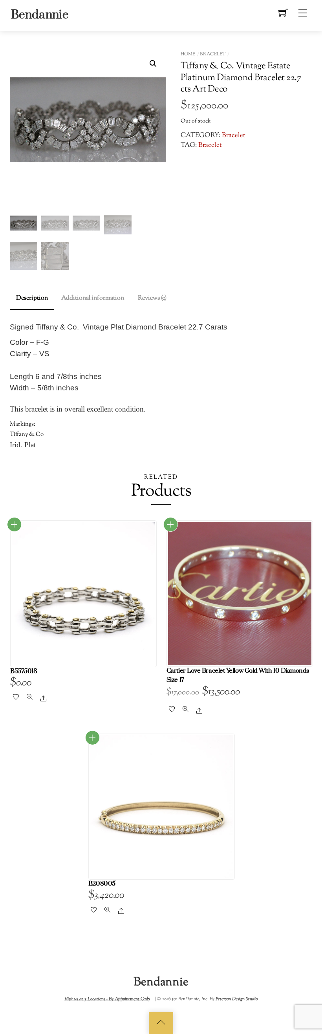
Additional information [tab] (92, 298)
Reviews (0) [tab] (152, 298)
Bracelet (212, 54)
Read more (14, 524)
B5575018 (23, 671)
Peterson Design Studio (237, 999)
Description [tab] (32, 298)
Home (188, 54)
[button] (153, 64)
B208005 (101, 884)
